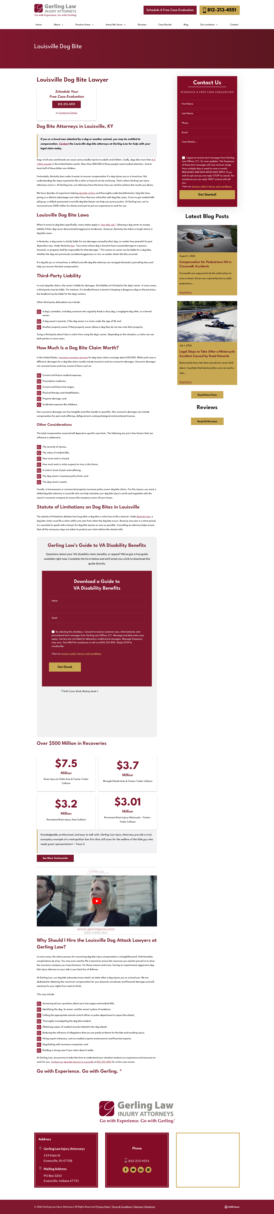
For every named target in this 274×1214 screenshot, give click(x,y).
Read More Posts (207, 394)
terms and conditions (89, 654)
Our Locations (207, 25)
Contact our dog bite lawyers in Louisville (72, 1062)
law (72, 246)
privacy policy (69, 654)
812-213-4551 (221, 10)
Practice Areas (82, 25)
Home (39, 25)
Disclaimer (149, 1207)
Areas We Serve (114, 25)
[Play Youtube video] (97, 901)
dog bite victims (87, 193)
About (57, 25)
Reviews (142, 25)
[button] (55, 858)
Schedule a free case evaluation (170, 10)
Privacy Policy (103, 1207)
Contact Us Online (68, 113)
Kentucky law (143, 516)
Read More (185, 292)
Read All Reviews (207, 421)
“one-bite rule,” (108, 225)
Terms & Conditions (122, 1207)
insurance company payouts (73, 357)
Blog (186, 25)
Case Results (165, 25)
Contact (234, 25)
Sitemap (138, 1207)
